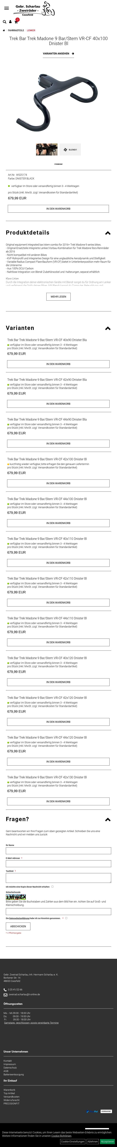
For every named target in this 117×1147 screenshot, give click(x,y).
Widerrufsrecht (11, 1100)
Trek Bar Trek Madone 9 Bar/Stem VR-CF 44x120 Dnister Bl (47, 737)
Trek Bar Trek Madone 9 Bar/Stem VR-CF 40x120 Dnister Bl (47, 658)
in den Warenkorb (58, 208)
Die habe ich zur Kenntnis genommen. (33, 918)
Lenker (31, 30)
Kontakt (8, 1060)
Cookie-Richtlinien (61, 1135)
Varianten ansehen (56, 53)
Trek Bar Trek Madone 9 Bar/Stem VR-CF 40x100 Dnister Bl (58, 41)
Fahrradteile (16, 30)
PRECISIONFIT (11, 1103)
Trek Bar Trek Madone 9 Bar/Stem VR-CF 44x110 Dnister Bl (47, 618)
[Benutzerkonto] (10, 21)
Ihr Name (10, 845)
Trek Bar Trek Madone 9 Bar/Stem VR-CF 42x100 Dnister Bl (47, 459)
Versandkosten (11, 1096)
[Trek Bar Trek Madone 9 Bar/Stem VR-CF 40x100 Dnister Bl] (58, 103)
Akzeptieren (107, 1141)
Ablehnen (92, 1141)
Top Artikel (9, 1093)
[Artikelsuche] (4, 22)
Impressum (10, 1064)
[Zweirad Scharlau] (34, 8)
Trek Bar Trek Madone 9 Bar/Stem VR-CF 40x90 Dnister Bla (47, 340)
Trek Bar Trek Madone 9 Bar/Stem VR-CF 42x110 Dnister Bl (47, 578)
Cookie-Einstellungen (72, 1141)
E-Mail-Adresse (13, 858)
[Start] (4, 30)
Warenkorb (9, 1089)
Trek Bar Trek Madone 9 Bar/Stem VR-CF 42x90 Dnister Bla (47, 379)
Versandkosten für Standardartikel (58, 192)
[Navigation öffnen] (6, 8)
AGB (6, 1071)
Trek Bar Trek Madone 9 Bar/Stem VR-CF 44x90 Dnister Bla (47, 419)
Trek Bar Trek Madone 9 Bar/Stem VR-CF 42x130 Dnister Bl (47, 777)
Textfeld (9, 871)
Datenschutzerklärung (19, 918)
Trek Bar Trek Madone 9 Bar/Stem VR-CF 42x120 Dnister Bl (47, 698)
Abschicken (18, 926)
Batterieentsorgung (14, 1074)
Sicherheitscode (13, 892)
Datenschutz (10, 1067)
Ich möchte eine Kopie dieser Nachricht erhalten (28, 887)
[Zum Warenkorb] (16, 22)
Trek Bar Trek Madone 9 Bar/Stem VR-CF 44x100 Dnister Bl (47, 499)
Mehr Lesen (58, 296)
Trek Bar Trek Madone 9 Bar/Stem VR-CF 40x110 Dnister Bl (47, 539)
